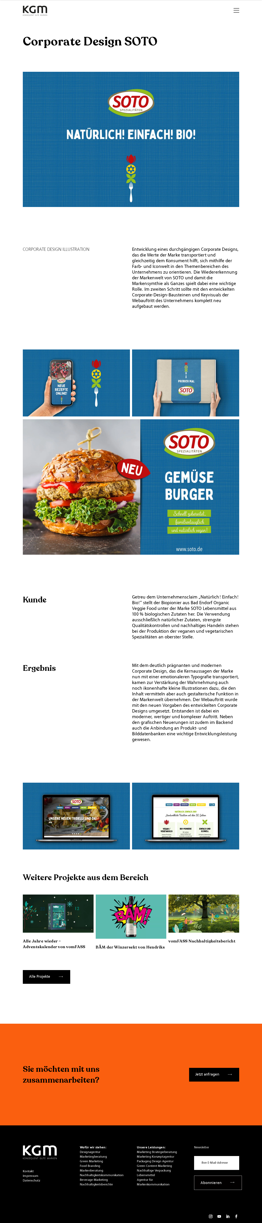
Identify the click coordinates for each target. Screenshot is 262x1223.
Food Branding (90, 1166)
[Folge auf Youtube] (219, 1216)
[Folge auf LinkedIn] (228, 1216)
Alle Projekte (39, 977)
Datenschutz (31, 1180)
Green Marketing (91, 1161)
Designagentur (90, 1152)
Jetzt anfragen (207, 1075)
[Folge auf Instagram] (211, 1216)
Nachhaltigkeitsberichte (96, 1184)
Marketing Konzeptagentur (155, 1157)
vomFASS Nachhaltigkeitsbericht (201, 941)
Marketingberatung (93, 1157)
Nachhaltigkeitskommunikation (102, 1175)
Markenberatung (91, 1170)
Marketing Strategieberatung (157, 1152)
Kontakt (28, 1171)
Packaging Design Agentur (155, 1161)
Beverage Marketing (94, 1180)
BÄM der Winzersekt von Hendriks (130, 947)
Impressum (30, 1176)
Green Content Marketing (154, 1166)
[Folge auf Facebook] (236, 1216)
